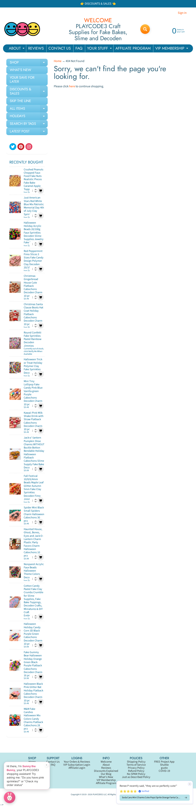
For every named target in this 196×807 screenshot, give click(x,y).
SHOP (29, 63)
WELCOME (98, 20)
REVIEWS (36, 48)
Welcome (106, 762)
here (72, 86)
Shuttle (164, 765)
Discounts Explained (106, 771)
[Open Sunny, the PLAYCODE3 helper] (9, 797)
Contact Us (53, 762)
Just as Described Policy (136, 777)
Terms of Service (136, 765)
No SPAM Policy (136, 774)
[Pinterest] (20, 146)
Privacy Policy (136, 768)
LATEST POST (29, 132)
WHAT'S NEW (20, 69)
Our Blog (106, 774)
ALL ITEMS (29, 109)
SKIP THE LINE (20, 100)
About (106, 765)
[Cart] (40, 190)
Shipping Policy (136, 762)
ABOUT (17, 49)
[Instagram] (28, 146)
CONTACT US (59, 48)
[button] (154, 792)
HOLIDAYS (29, 117)
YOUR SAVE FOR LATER (22, 79)
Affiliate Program (106, 783)
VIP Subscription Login (76, 765)
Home (57, 61)
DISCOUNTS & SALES (29, 91)
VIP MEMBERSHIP (172, 49)
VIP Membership (106, 780)
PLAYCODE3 (98, 794)
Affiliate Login (77, 768)
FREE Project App (164, 762)
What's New (106, 777)
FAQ (78, 48)
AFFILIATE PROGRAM (133, 48)
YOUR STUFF (100, 49)
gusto (164, 768)
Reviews (106, 768)
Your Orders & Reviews (77, 762)
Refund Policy (136, 771)
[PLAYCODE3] (22, 29)
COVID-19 (164, 771)
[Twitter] (12, 146)
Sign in (182, 12)
